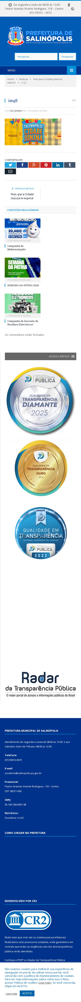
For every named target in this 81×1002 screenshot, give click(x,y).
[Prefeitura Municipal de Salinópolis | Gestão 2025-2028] (40, 35)
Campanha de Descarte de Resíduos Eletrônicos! (22, 322)
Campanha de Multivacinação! (16, 247)
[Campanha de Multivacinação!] (22, 230)
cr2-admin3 (16, 110)
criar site (28, 937)
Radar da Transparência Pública (46, 960)
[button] (59, 356)
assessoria (30, 942)
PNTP (21, 960)
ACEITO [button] (27, 993)
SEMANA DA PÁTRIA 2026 (23, 285)
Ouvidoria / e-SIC (14, 817)
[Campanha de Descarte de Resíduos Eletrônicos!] (22, 305)
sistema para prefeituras (51, 937)
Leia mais (44, 982)
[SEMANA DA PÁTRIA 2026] (22, 269)
